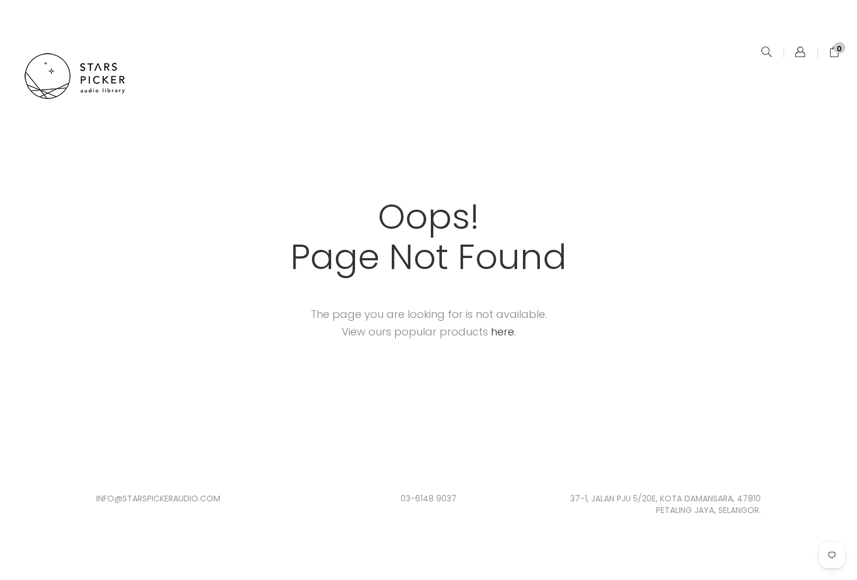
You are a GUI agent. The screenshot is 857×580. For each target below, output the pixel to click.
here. (503, 331)
